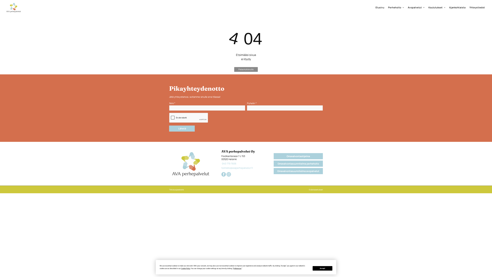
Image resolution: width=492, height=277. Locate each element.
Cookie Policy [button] (185, 268)
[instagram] (229, 174)
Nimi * (172, 103)
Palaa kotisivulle (246, 69)
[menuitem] (380, 7)
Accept (322, 268)
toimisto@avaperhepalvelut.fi (237, 167)
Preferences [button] (237, 268)
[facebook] (223, 174)
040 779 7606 (228, 163)
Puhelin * (252, 103)
